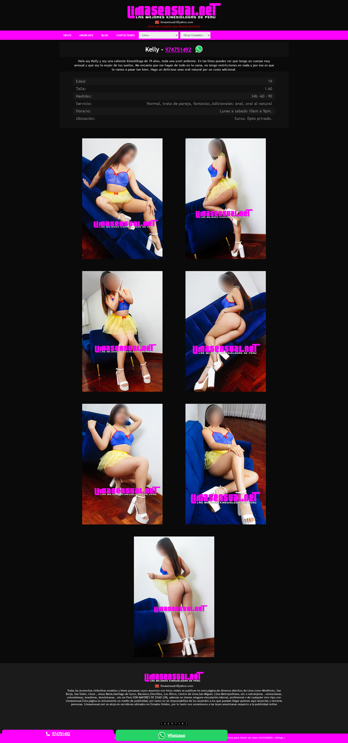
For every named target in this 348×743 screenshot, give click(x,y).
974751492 (178, 49)
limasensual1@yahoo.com (177, 22)
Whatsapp (176, 735)
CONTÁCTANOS (125, 35)
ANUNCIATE (86, 35)
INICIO (67, 35)
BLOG (105, 35)
